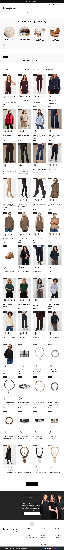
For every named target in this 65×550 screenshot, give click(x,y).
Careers (56, 533)
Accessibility (43, 544)
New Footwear (55, 40)
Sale (54, 12)
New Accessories (40, 40)
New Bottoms (24, 39)
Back (6, 57)
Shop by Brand (27, 12)
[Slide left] (4, 45)
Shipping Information (45, 539)
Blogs (27, 542)
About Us (57, 530)
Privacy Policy (43, 537)
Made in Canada (29, 533)
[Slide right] (4, 48)
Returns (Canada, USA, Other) (47, 533)
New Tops (9, 39)
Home (28, 56)
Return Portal (43, 535)
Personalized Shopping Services (32, 537)
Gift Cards (49, 12)
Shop (19, 12)
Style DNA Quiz (29, 539)
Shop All (27, 530)
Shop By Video (39, 12)
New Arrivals (11, 12)
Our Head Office (58, 537)
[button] (61, 8)
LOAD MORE (32, 484)
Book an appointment (32, 514)
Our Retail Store (58, 535)
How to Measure (44, 542)
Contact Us (43, 530)
